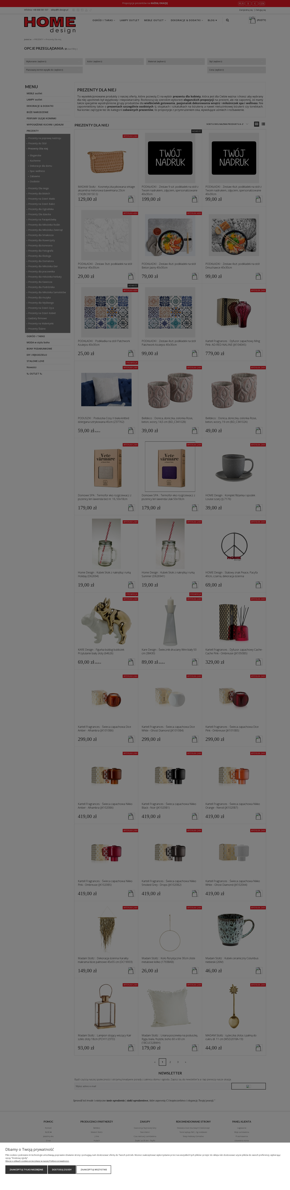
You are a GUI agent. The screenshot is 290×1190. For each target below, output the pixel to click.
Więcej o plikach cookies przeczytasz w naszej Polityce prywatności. (37, 1161)
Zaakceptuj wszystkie (94, 1169)
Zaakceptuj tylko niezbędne (26, 1169)
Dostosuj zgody (62, 1169)
